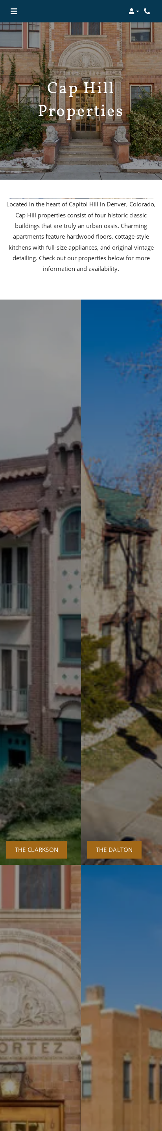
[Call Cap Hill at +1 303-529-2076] (148, 11)
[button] (134, 11)
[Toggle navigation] (14, 11)
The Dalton (114, 849)
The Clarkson (37, 849)
